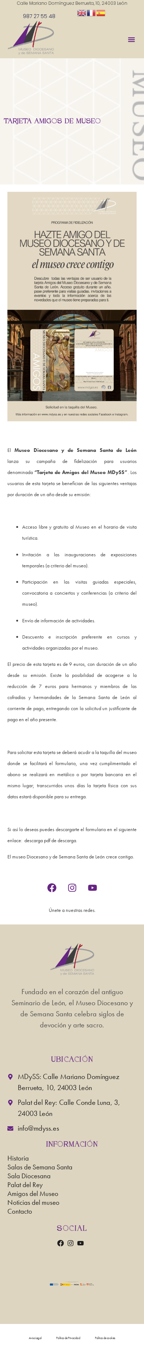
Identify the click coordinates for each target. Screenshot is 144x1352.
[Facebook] (51, 888)
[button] (131, 39)
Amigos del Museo (32, 1194)
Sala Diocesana (29, 1176)
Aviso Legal (35, 1338)
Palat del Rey (25, 1185)
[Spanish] (101, 12)
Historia (18, 1159)
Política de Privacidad (68, 1338)
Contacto (19, 1212)
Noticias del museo (33, 1203)
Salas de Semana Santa (39, 1168)
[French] (91, 12)
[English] (82, 12)
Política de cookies (105, 1338)
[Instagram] (72, 888)
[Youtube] (92, 888)
